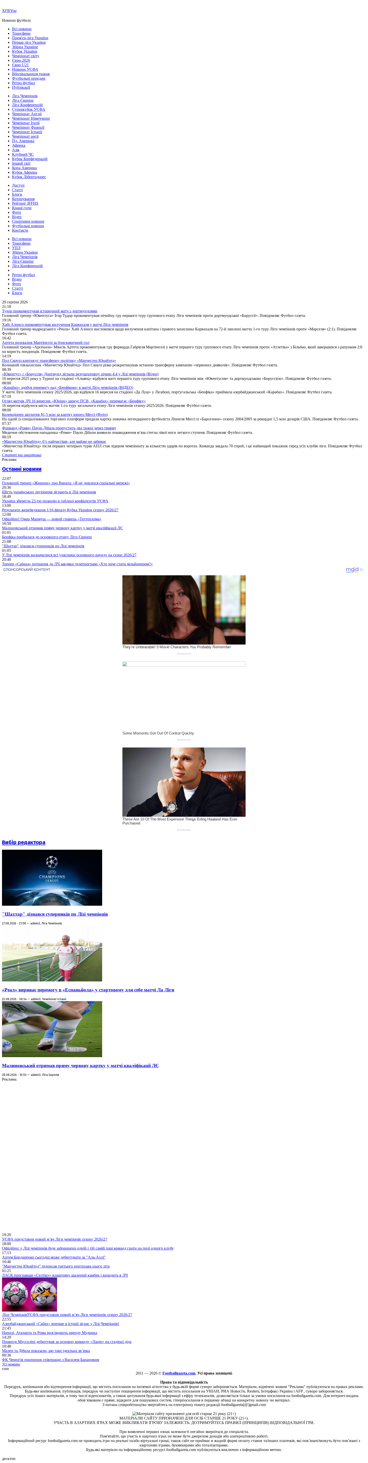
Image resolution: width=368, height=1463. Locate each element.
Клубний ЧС (23, 154)
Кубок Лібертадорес (29, 177)
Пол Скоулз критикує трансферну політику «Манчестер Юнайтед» (59, 360)
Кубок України (24, 51)
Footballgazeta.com (178, 1373)
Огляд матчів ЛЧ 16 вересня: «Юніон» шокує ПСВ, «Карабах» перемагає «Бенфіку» (74, 401)
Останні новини (22, 469)
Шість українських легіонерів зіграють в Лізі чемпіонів (49, 492)
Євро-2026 (21, 60)
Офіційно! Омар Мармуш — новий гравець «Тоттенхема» (51, 519)
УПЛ (16, 248)
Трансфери (21, 33)
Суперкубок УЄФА (28, 109)
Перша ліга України (29, 42)
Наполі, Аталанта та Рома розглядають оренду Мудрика (49, 1333)
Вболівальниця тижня (31, 74)
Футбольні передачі (28, 78)
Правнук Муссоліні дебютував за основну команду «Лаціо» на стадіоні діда (66, 1342)
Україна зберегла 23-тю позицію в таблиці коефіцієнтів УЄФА (55, 501)
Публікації (21, 87)
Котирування (23, 199)
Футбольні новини (28, 226)
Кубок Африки (24, 172)
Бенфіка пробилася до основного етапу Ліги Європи (47, 537)
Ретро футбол (23, 83)
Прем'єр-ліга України (30, 38)
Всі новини (22, 29)
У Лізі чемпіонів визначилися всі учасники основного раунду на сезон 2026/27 (69, 555)
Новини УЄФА (25, 69)
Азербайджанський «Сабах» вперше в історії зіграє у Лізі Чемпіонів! (60, 1324)
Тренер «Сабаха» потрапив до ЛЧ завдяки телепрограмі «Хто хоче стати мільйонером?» (77, 564)
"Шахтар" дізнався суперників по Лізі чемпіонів (43, 546)
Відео (17, 217)
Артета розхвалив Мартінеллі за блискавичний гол (45, 342)
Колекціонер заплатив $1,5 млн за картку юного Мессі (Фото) (55, 414)
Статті (17, 190)
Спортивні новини (28, 221)
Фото (16, 212)
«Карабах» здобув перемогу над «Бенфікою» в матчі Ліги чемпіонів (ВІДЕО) (67, 387)
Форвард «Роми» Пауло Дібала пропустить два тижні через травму (59, 428)
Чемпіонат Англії (27, 114)
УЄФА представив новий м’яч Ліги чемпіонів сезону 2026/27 (54, 1239)
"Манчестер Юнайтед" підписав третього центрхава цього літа (56, 1266)
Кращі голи (22, 208)
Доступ (18, 185)
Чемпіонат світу (25, 56)
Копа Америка (24, 168)
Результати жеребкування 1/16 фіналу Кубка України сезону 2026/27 (60, 510)
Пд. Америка (23, 141)
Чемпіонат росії (25, 136)
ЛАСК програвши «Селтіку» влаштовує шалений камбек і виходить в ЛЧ (65, 1275)
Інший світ (21, 163)
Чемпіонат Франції (28, 127)
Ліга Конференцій (27, 105)
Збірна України (25, 47)
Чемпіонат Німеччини (31, 118)
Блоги (17, 194)
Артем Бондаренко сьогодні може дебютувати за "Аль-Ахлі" (54, 1257)
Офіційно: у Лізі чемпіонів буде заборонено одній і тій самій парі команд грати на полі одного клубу (88, 1248)
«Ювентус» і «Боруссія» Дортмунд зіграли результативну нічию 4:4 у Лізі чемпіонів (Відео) (80, 374)
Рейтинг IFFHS (25, 203)
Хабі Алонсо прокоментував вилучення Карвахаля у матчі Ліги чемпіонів (65, 324)
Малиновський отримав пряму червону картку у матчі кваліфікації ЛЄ (62, 528)
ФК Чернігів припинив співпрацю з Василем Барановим (50, 1360)
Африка (18, 145)
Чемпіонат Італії (26, 123)
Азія (15, 150)
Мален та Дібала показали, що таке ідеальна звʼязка (46, 1351)
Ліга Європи (23, 100)
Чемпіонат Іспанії (27, 132)
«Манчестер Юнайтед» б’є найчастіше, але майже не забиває (54, 441)
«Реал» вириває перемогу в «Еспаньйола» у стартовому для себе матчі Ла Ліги (88, 989)
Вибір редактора (23, 842)
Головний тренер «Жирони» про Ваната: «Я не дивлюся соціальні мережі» (66, 483)
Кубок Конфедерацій (30, 159)
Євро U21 (20, 65)
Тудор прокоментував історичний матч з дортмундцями (49, 311)
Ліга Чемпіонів (25, 96)
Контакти (20, 230)
